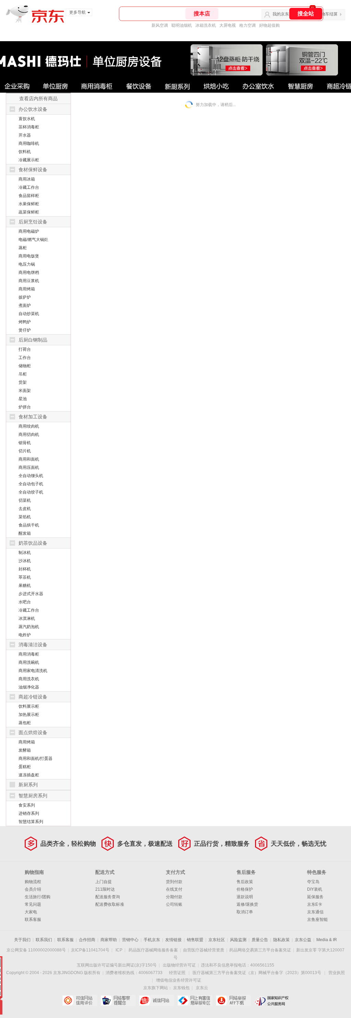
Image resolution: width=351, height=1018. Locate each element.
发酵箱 (25, 750)
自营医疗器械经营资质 (203, 950)
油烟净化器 (29, 687)
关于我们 (22, 939)
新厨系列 (28, 784)
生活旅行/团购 (37, 896)
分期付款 (174, 896)
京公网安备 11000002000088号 (36, 950)
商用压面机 (29, 467)
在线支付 (174, 889)
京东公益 (303, 939)
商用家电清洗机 (33, 670)
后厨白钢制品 (33, 340)
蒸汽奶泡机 (29, 626)
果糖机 (25, 585)
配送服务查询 (107, 896)
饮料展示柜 (29, 706)
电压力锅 (27, 264)
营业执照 (336, 972)
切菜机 (25, 500)
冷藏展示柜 (29, 160)
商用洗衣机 (29, 678)
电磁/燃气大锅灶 (33, 239)
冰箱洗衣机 (205, 25)
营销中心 (130, 939)
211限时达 (105, 889)
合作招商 (87, 939)
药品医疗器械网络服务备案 (153, 950)
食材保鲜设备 (33, 169)
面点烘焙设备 (33, 732)
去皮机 (25, 508)
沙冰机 (25, 560)
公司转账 (174, 904)
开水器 (25, 135)
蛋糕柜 (25, 766)
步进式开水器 (31, 593)
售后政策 (245, 881)
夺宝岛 (313, 881)
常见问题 (33, 904)
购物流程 (33, 881)
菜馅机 (25, 516)
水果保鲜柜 (29, 203)
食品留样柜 (29, 195)
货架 (23, 382)
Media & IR (326, 939)
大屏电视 (227, 25)
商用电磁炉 (29, 231)
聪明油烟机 (181, 25)
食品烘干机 (29, 525)
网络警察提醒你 (118, 1000)
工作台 (25, 357)
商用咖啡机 (29, 143)
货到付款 (174, 881)
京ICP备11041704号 (90, 950)
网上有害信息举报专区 (195, 1000)
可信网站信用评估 (79, 1000)
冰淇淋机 (27, 618)
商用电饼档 (29, 272)
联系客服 (33, 919)
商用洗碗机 (29, 662)
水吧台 (25, 602)
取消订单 (245, 912)
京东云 (202, 987)
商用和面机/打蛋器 (35, 758)
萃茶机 (25, 577)
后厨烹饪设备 (33, 221)
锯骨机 (25, 442)
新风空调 (160, 25)
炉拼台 (25, 407)
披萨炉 (25, 297)
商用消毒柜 (29, 654)
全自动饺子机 (31, 492)
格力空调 (247, 25)
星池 (23, 398)
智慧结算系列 (31, 821)
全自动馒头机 (31, 475)
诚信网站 (156, 1000)
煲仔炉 (25, 330)
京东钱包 (181, 987)
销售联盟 (195, 939)
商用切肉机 (29, 434)
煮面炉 (25, 305)
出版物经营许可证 (179, 965)
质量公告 (260, 939)
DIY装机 (314, 889)
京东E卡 (314, 904)
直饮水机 (27, 118)
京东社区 (216, 939)
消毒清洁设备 (33, 644)
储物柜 (25, 365)
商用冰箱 (27, 179)
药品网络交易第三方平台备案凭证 (260, 950)
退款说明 (245, 896)
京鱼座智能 (317, 919)
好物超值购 (269, 25)
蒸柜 (23, 247)
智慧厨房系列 (33, 795)
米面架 (25, 390)
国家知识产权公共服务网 (271, 1000)
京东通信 (315, 912)
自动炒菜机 (29, 313)
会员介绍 (33, 889)
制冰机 (25, 552)
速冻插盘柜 (29, 775)
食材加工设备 (33, 416)
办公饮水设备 (33, 109)
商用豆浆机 (29, 280)
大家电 (31, 912)
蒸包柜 (25, 722)
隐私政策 (281, 939)
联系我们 (44, 939)
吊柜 (23, 374)
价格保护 (245, 889)
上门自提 (103, 881)
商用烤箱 (27, 289)
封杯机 (25, 569)
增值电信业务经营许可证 (178, 980)
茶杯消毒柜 (29, 127)
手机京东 (152, 939)
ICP (119, 950)
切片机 (25, 451)
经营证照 (177, 972)
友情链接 (173, 939)
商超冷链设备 (33, 696)
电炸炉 (25, 635)
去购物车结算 (325, 14)
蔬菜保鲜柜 (29, 212)
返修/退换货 (247, 904)
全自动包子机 (31, 484)
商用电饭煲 (29, 256)
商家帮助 (108, 939)
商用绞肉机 (29, 426)
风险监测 (238, 939)
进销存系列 (29, 813)
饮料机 (25, 151)
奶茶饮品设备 (33, 543)
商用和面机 (29, 459)
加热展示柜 (29, 714)
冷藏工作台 (29, 187)
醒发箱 (25, 533)
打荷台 (25, 349)
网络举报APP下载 (233, 1000)
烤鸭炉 (25, 322)
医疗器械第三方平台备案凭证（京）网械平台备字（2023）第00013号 (257, 972)
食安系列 (27, 805)
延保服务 (315, 896)
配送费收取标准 (109, 904)
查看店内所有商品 (38, 98)
